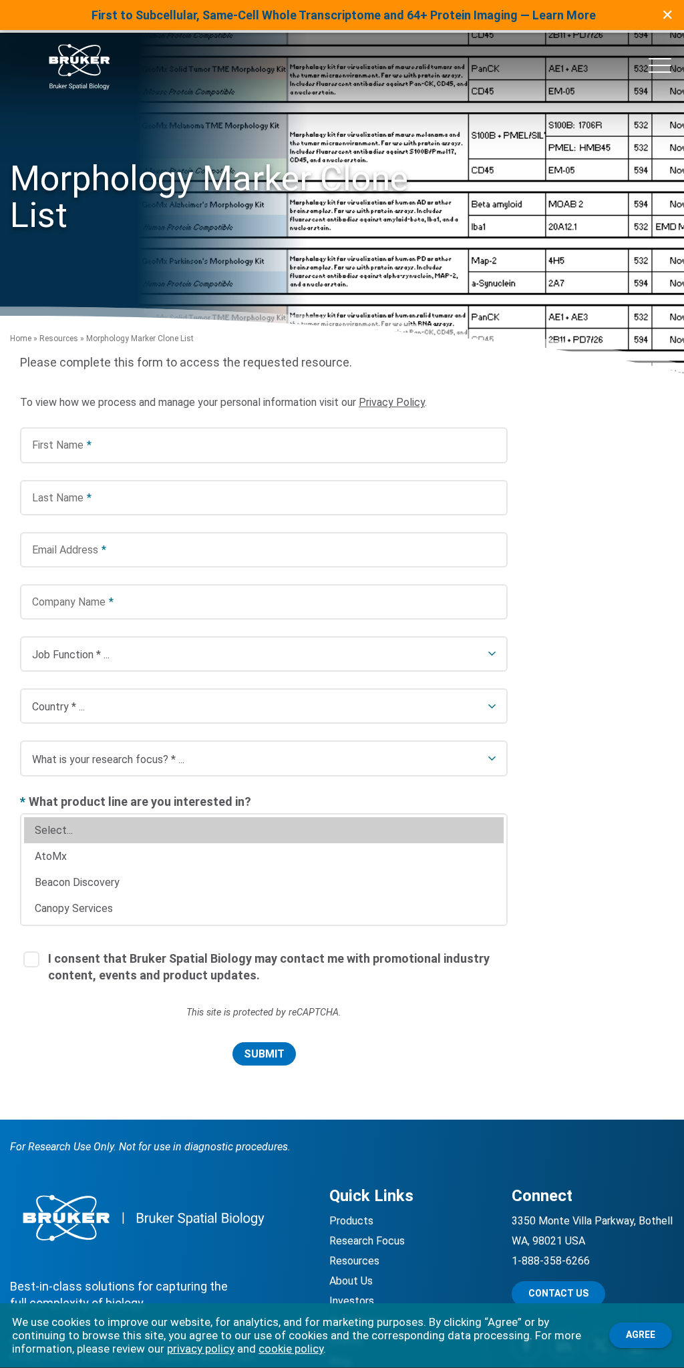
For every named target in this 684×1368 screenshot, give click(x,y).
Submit (264, 1054)
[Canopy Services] (264, 908)
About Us (351, 1281)
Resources (58, 338)
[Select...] (264, 830)
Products (351, 1220)
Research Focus (367, 1240)
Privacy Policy (392, 402)
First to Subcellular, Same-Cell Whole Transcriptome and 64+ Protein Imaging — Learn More (344, 15)
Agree (640, 1334)
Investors (351, 1301)
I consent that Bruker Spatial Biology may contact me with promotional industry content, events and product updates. (269, 966)
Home (20, 338)
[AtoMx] (264, 856)
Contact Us (558, 1293)
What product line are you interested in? (135, 801)
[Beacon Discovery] (264, 882)
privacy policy (200, 1348)
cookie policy (291, 1348)
